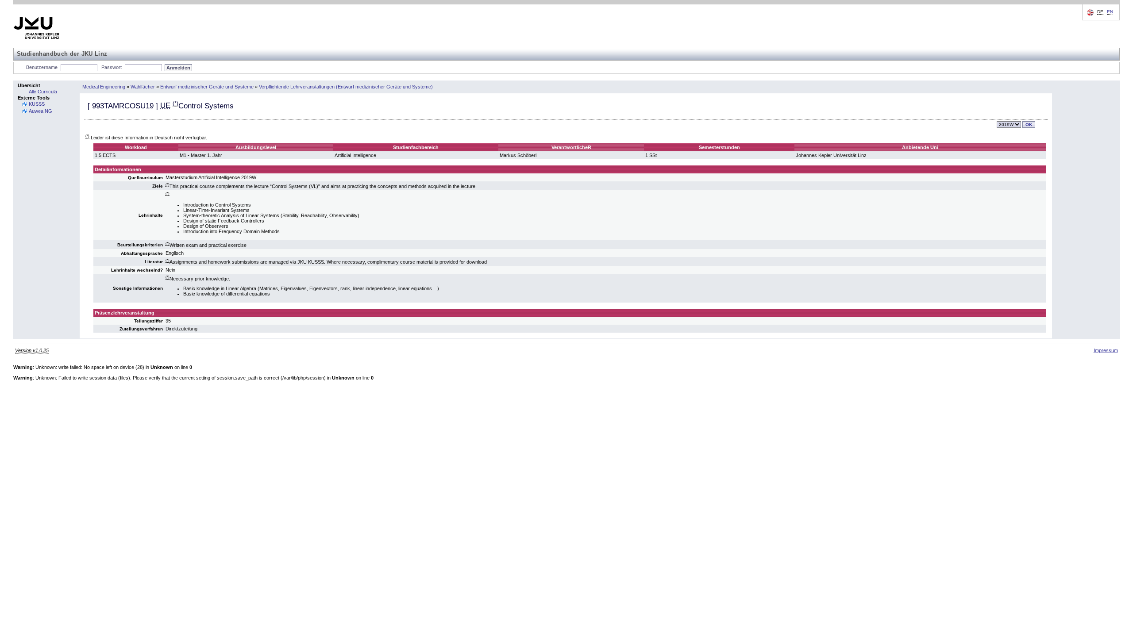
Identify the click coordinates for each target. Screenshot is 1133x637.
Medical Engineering (103, 86)
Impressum (1106, 350)
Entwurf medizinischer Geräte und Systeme (207, 86)
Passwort (111, 67)
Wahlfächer (143, 86)
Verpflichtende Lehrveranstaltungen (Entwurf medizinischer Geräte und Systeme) (346, 86)
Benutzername (42, 67)
